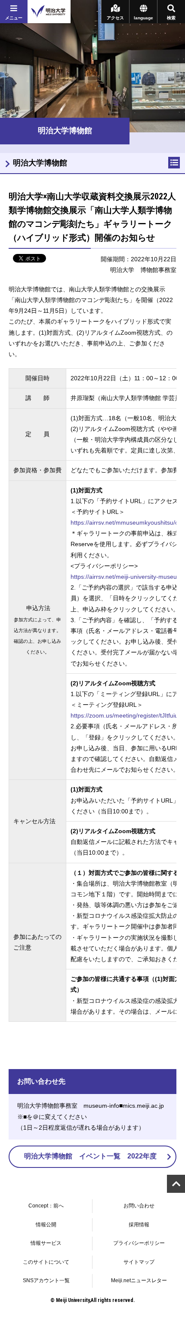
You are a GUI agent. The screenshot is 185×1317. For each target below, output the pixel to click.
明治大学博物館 (40, 163)
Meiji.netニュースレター (139, 1280)
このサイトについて (46, 1262)
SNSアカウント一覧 (46, 1280)
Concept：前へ (46, 1206)
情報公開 (46, 1225)
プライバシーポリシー (139, 1243)
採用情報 (139, 1225)
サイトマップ (138, 1262)
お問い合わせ (138, 1206)
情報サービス (46, 1243)
